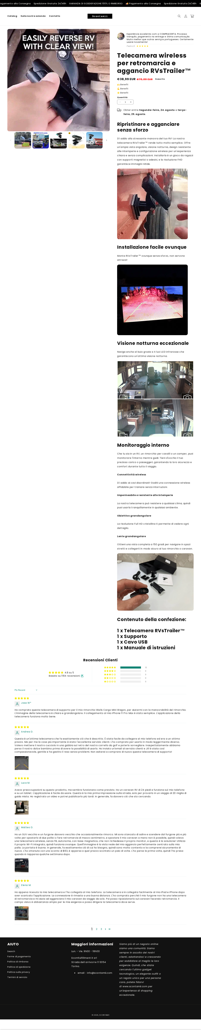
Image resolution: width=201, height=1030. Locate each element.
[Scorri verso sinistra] (10, 140)
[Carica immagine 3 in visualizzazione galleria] (58, 140)
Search (11, 951)
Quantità (122, 97)
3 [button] (101, 929)
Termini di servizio (17, 977)
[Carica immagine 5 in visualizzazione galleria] (94, 140)
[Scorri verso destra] (106, 140)
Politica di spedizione (18, 966)
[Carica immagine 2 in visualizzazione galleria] (41, 140)
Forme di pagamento (19, 956)
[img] (22, 698)
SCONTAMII (104, 1015)
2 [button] (96, 929)
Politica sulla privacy (18, 972)
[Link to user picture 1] (22, 763)
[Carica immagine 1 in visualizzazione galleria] (23, 140)
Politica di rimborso (18, 961)
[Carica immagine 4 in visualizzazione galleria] (76, 140)
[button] (179, 16)
